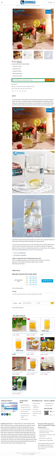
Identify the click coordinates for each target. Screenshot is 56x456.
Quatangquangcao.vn (49, 403)
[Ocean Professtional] (19, 61)
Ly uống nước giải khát (35, 5)
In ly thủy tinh (16, 88)
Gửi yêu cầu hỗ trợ (24, 411)
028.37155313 (21, 263)
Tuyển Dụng (35, 409)
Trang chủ (18, 5)
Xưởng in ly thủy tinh (22, 248)
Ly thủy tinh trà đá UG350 (17, 372)
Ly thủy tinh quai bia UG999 (31, 372)
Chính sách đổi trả (24, 419)
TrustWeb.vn (32, 454)
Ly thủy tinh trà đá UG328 (45, 372)
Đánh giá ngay (47, 280)
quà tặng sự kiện (46, 248)
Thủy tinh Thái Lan (28, 88)
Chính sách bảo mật (37, 411)
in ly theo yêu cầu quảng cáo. (36, 249)
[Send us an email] (7, 414)
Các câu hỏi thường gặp (26, 409)
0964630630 (49, 438)
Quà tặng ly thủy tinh (25, 5)
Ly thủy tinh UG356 (30, 352)
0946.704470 (26, 405)
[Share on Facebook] (15, 91)
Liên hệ (34, 415)
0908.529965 (50, 440)
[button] (2, 2)
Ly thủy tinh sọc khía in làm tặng (46, 352)
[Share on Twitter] (18, 91)
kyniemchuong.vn (48, 405)
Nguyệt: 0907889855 (21, 255)
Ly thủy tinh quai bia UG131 (45, 333)
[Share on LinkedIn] (25, 91)
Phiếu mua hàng (36, 403)
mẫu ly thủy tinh (27, 246)
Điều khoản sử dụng (37, 413)
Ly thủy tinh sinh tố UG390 (17, 392)
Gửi (52, 303)
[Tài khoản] (51, 2)
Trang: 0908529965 (21, 253)
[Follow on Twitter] (5, 414)
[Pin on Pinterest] (23, 91)
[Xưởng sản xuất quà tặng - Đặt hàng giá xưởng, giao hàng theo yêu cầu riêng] (28, 2)
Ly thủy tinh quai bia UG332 (31, 333)
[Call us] (10, 414)
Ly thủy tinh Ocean (16, 244)
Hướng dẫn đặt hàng (25, 413)
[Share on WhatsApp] (13, 91)
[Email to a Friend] (20, 91)
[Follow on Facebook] (2, 414)
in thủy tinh (22, 88)
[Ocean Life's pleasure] (14, 61)
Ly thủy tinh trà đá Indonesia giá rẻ (19, 333)
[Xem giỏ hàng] (54, 2)
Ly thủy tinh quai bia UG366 (17, 352)
